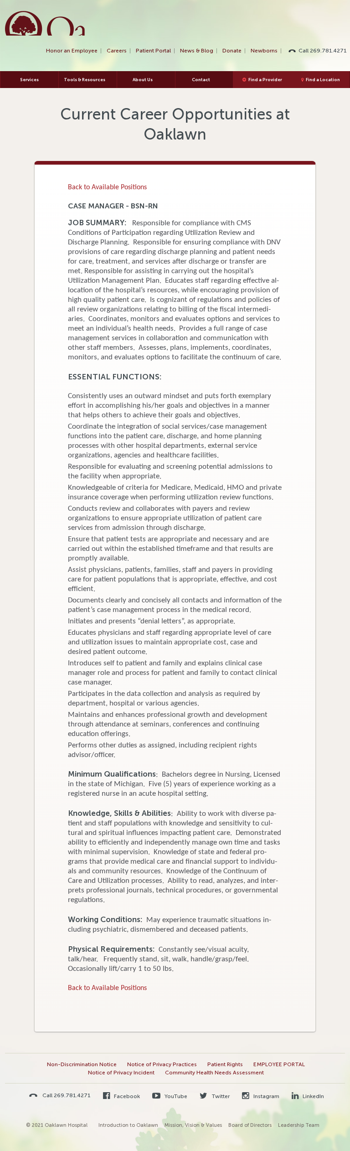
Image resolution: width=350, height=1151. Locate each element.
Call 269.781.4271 (323, 50)
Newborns (264, 50)
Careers (117, 50)
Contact (201, 79)
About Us (143, 79)
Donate (232, 50)
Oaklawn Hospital (45, 23)
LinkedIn (312, 1096)
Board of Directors (250, 1125)
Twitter (220, 1096)
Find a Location (323, 79)
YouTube (175, 1096)
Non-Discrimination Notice (82, 1064)
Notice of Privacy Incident (121, 1072)
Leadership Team (298, 1125)
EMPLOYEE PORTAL (279, 1064)
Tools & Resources (84, 79)
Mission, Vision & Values (193, 1125)
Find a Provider (265, 79)
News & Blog (196, 50)
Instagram (265, 1096)
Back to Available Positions (107, 187)
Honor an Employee (72, 50)
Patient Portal (153, 50)
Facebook (126, 1096)
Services (29, 79)
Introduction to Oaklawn (128, 1125)
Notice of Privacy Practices (162, 1064)
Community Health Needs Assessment (214, 1072)
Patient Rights (225, 1064)
